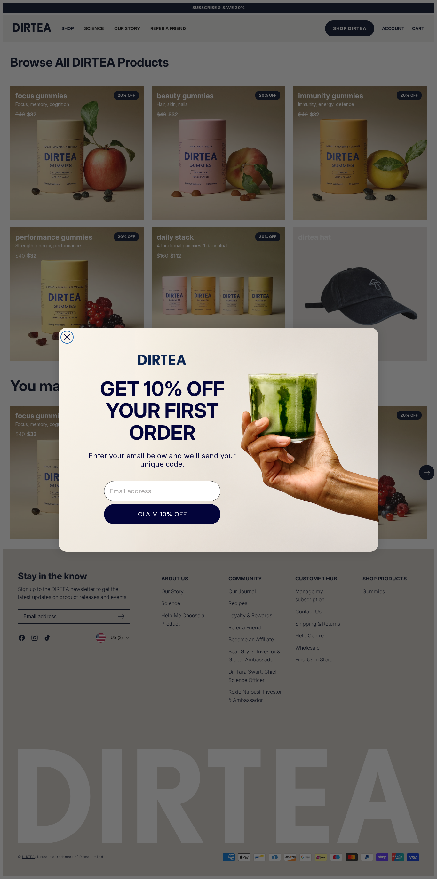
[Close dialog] (67, 337)
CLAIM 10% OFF (162, 514)
